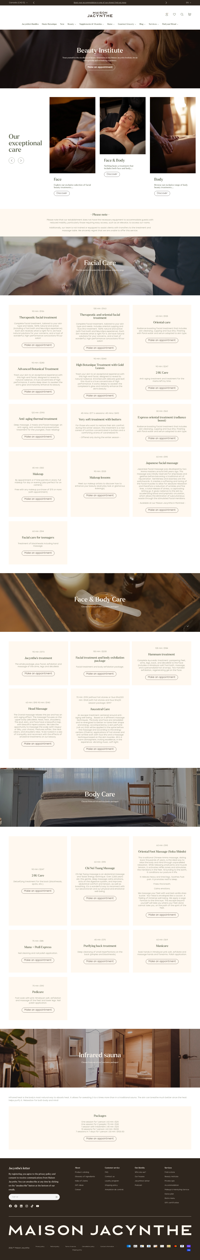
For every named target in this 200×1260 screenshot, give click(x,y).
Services (153, 24)
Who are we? (140, 1172)
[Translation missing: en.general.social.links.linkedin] (21, 1206)
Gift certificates (172, 1203)
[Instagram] (26, 1206)
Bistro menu (170, 1198)
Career (78, 1190)
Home (110, 24)
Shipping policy (111, 1185)
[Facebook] (10, 1206)
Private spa (169, 1181)
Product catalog (82, 1172)
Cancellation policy (88, 1246)
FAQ (106, 1172)
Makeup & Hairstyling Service (177, 1190)
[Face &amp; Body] (123, 125)
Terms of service (70, 1246)
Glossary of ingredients (85, 1177)
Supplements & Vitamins (90, 24)
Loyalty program (112, 1181)
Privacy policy (40, 1246)
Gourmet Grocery (126, 24)
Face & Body (114, 161)
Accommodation (172, 1185)
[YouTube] (37, 1206)
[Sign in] (166, 14)
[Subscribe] (57, 1197)
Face (57, 180)
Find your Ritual (169, 24)
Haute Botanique (49, 24)
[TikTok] (32, 1206)
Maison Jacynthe (22, 1248)
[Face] (72, 135)
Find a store (170, 1172)
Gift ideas (79, 1185)
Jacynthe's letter (142, 1181)
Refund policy (55, 1246)
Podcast (138, 1185)
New (62, 24)
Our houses (139, 1177)
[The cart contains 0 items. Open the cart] (189, 14)
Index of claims (81, 1181)
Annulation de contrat (114, 1190)
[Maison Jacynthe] (100, 14)
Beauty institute (171, 1177)
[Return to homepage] (100, 1230)
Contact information (107, 1246)
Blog (141, 24)
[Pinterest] (15, 1206)
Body (158, 180)
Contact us (110, 1177)
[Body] (173, 135)
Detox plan (169, 1194)
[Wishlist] (174, 14)
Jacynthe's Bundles (30, 24)
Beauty (71, 24)
